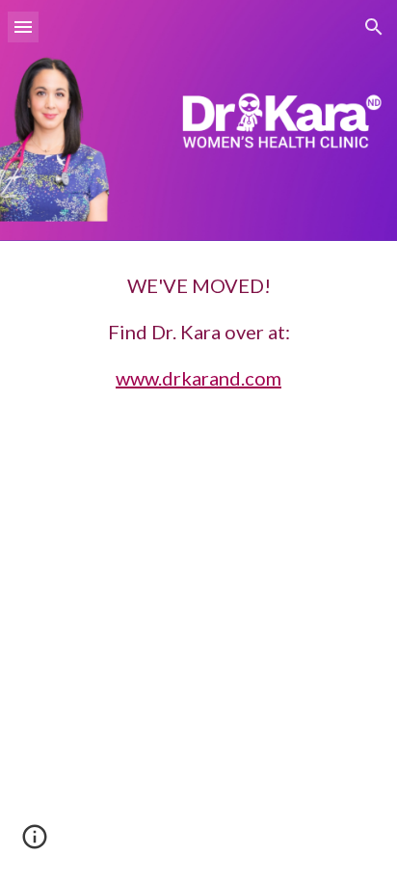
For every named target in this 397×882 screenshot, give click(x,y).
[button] (23, 26)
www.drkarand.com (198, 377)
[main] (198, 331)
